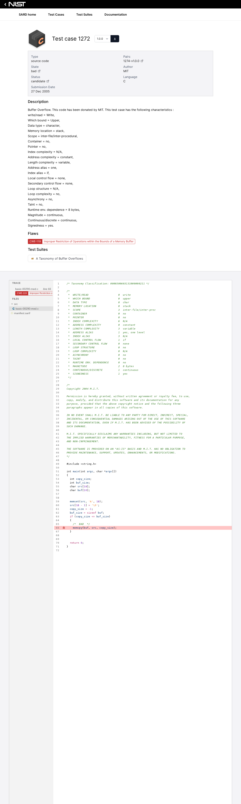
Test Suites (84, 14)
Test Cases (56, 14)
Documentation (115, 14)
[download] (115, 38)
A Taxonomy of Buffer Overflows (59, 258)
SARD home (27, 14)
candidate (38, 81)
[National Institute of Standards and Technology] (14, 5)
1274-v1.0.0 (131, 61)
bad (34, 71)
